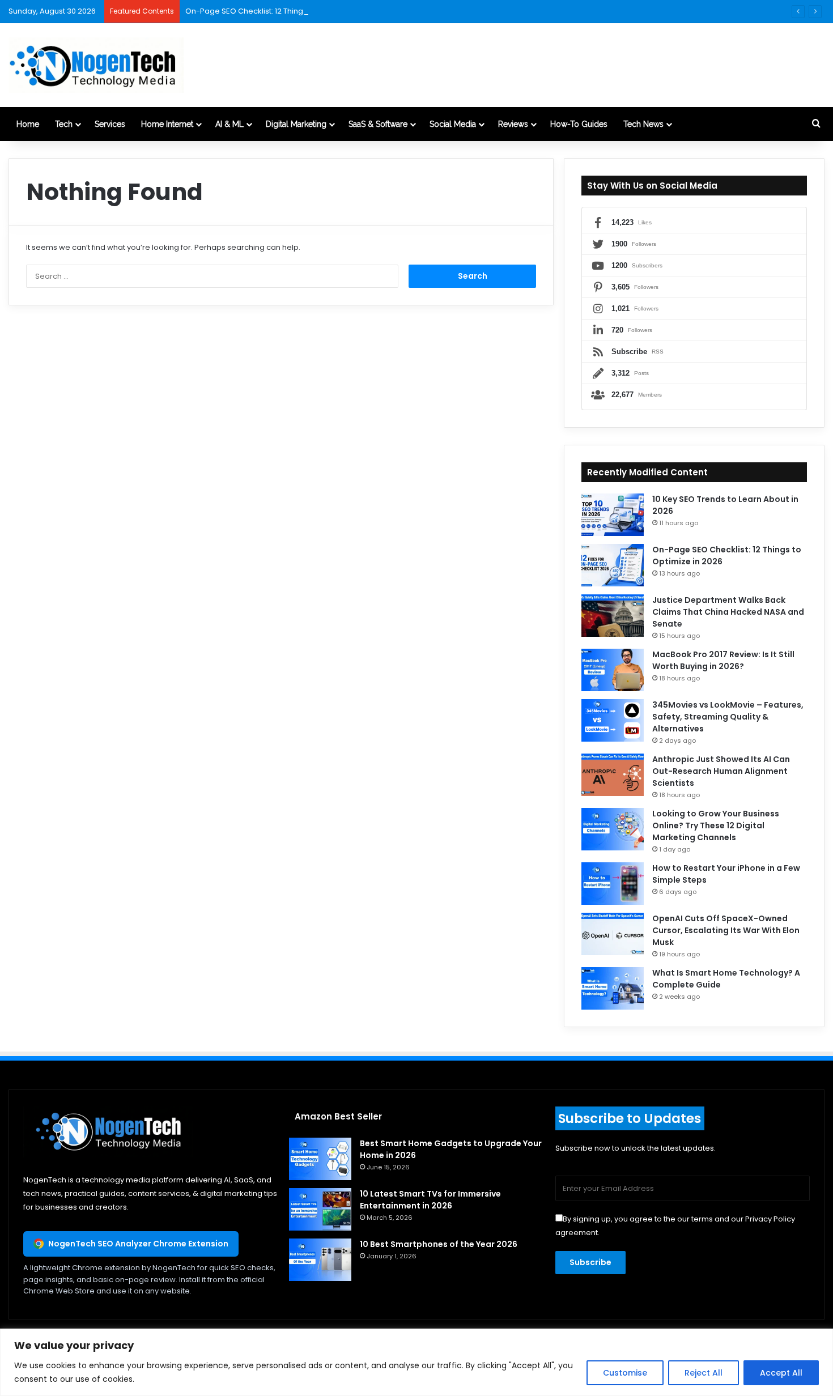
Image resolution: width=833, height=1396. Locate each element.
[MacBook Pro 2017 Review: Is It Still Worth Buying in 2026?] (612, 670)
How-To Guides (578, 124)
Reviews (513, 124)
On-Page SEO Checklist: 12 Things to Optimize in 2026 (282, 11)
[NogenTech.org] (96, 65)
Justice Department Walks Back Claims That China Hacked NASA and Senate (728, 611)
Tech (64, 124)
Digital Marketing (296, 124)
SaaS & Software (377, 124)
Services (110, 124)
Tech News (643, 124)
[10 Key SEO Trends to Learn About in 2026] (612, 514)
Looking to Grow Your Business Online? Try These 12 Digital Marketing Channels (715, 825)
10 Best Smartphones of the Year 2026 (438, 1244)
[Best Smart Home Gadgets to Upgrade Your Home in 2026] (320, 1159)
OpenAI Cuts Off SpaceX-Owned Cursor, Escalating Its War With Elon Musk (726, 930)
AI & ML (229, 124)
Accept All (781, 1372)
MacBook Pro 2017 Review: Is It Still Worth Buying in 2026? (723, 660)
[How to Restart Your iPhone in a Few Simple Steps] (612, 883)
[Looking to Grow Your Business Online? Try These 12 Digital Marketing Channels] (612, 829)
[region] (416, 1362)
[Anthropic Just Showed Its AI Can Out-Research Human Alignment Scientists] (612, 775)
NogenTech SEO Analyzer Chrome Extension (138, 1243)
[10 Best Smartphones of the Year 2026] (320, 1259)
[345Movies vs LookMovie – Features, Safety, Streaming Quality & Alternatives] (612, 720)
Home (27, 124)
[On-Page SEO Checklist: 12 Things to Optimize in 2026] (612, 565)
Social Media (453, 124)
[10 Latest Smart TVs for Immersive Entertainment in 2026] (320, 1209)
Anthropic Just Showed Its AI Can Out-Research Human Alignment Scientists (721, 771)
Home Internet (167, 124)
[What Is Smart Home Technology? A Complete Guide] (612, 988)
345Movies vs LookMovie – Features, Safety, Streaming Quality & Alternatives (728, 716)
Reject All (703, 1372)
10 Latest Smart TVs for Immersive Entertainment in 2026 (430, 1199)
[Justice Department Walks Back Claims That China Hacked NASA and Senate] (612, 615)
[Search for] (816, 124)
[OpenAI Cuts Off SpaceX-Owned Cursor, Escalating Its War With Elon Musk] (612, 934)
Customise (625, 1372)
